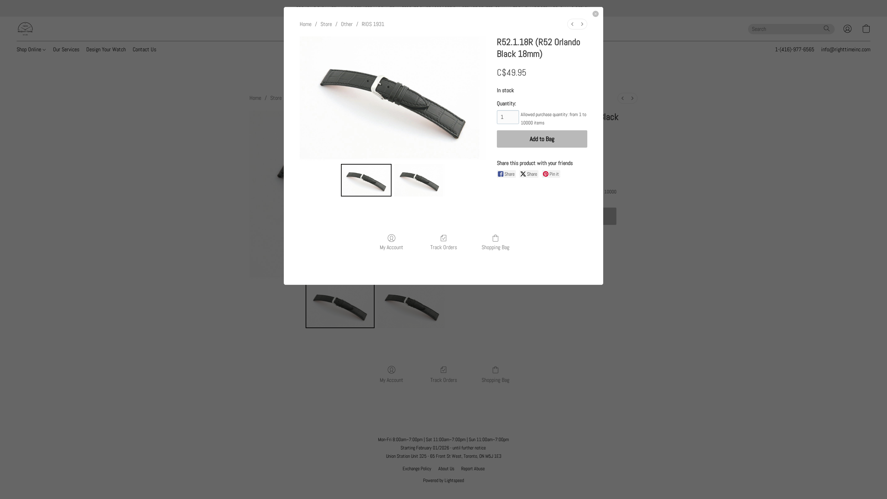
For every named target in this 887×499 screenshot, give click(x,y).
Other (347, 24)
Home (305, 24)
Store (326, 24)
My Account (391, 247)
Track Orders (443, 247)
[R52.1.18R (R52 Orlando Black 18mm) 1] (419, 180)
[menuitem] (572, 24)
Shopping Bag (495, 247)
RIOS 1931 (373, 24)
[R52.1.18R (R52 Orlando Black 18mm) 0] (366, 180)
